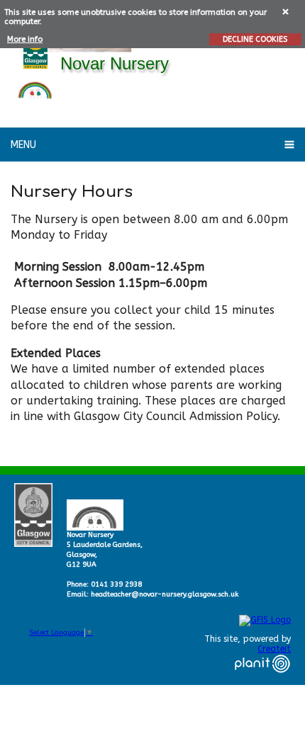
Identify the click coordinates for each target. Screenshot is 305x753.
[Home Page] (35, 88)
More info (25, 39)
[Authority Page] (35, 48)
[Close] (286, 11)
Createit (274, 649)
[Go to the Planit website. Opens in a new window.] (262, 681)
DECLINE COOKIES (255, 39)
